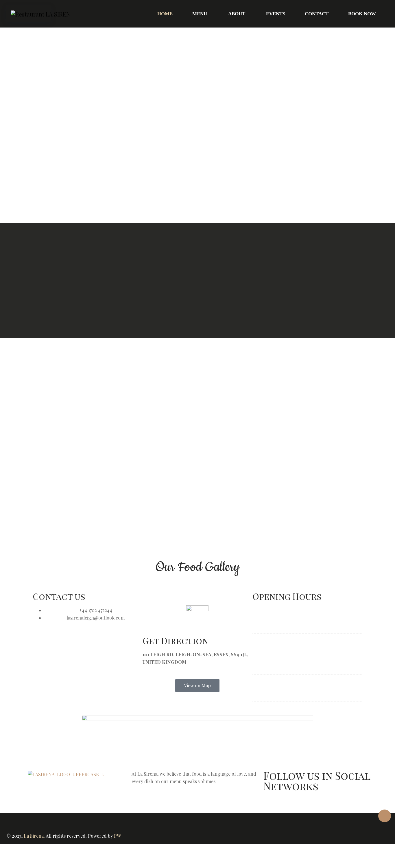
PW (117, 836)
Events (275, 14)
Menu (199, 14)
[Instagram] (286, 804)
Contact (316, 14)
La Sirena (34, 836)
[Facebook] (270, 804)
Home (165, 14)
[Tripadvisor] (302, 804)
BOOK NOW (362, 14)
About (236, 14)
